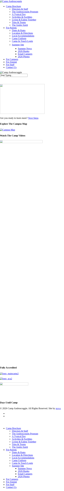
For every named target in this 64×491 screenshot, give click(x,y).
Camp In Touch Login (22, 463)
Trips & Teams (19, 444)
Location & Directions (22, 455)
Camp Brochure (13, 428)
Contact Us (11, 487)
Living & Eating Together (24, 441)
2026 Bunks (23, 471)
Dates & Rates (18, 452)
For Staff (10, 484)
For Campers (12, 479)
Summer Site (18, 466)
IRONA (58, 408)
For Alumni (11, 482)
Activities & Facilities (22, 439)
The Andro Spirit (20, 447)
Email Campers (25, 474)
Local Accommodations (23, 457)
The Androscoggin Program (25, 433)
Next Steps (33, 118)
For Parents (11, 449)
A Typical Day (19, 436)
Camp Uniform (19, 460)
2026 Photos (24, 476)
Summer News (25, 468)
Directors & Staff (20, 431)
